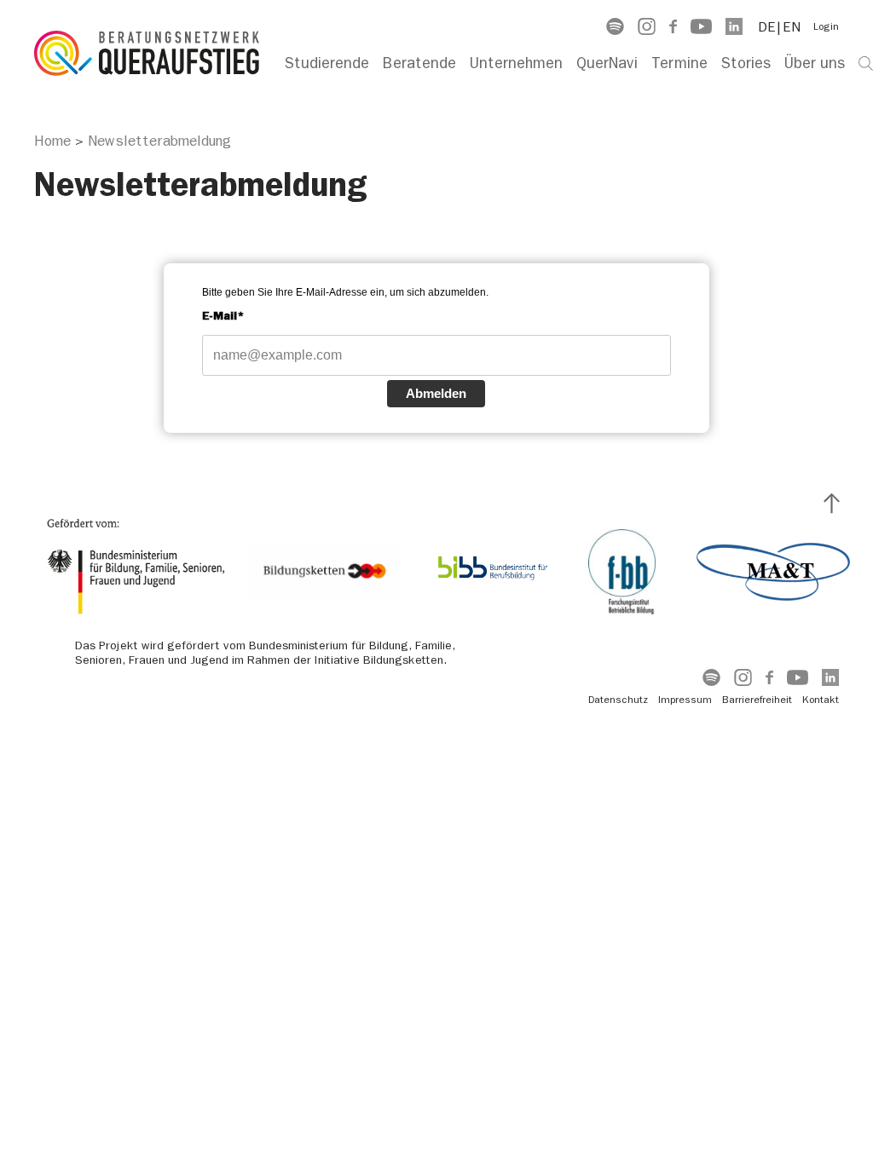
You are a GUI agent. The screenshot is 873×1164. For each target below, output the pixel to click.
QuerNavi (607, 63)
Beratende (419, 63)
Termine (679, 63)
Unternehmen (516, 63)
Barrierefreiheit (757, 700)
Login (826, 26)
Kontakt (820, 700)
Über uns (814, 63)
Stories (746, 63)
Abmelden (436, 393)
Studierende (327, 63)
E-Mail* (223, 315)
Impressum (685, 700)
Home (52, 140)
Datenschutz (618, 700)
